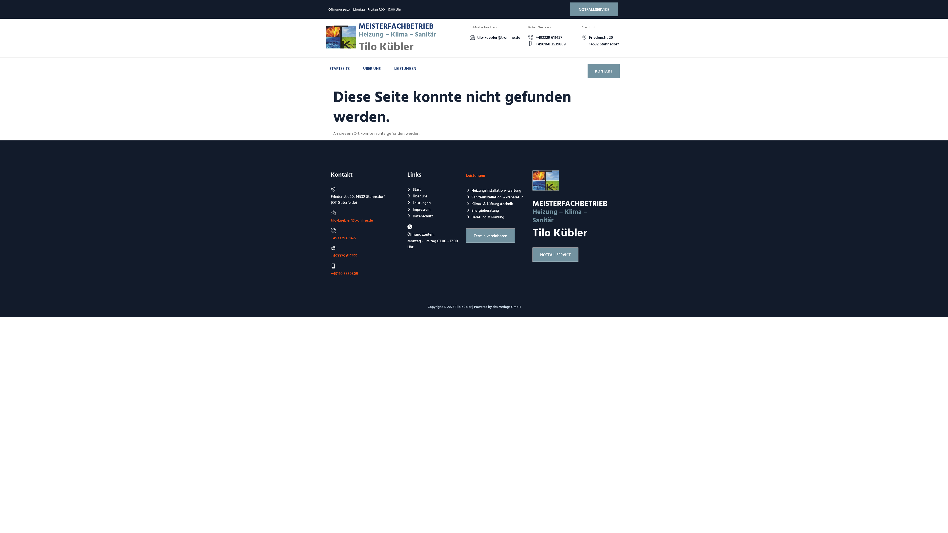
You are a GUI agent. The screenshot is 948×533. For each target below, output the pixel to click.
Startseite (340, 68)
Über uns (372, 68)
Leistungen (405, 68)
